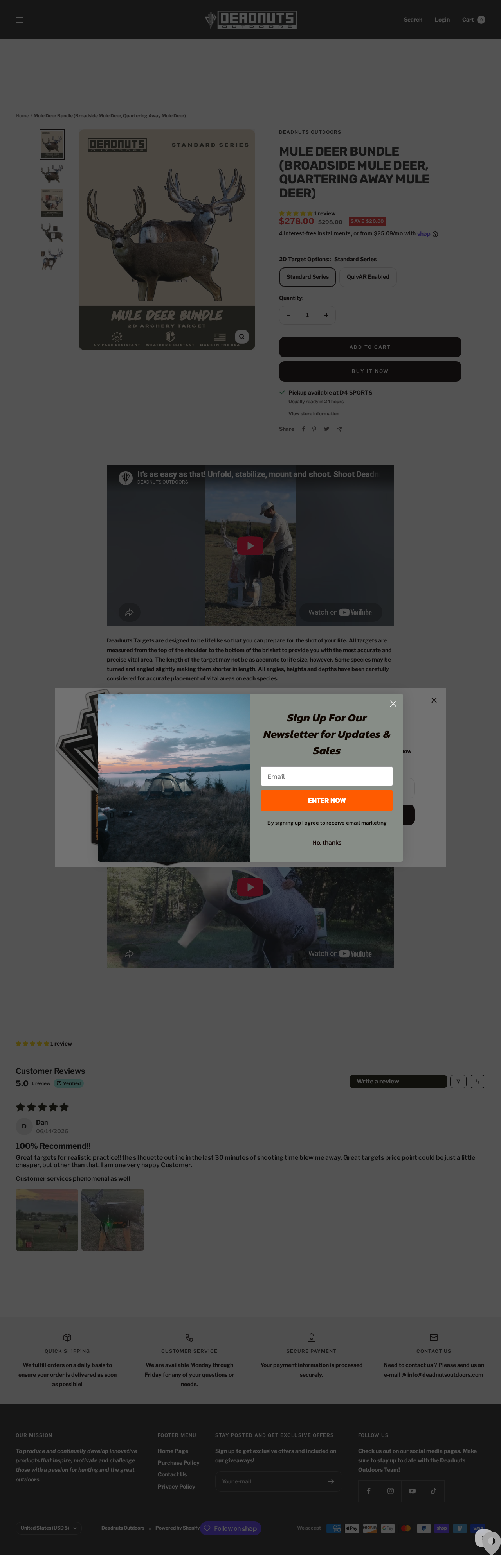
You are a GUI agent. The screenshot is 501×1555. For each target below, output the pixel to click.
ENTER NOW (327, 800)
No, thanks (326, 842)
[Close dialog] (393, 703)
